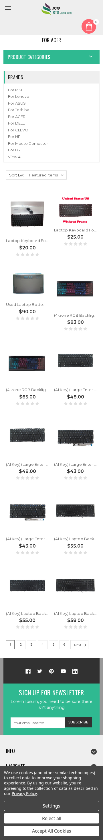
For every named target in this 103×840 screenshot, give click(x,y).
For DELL (16, 123)
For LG (14, 150)
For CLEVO (18, 130)
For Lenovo (18, 96)
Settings (51, 806)
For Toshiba (18, 109)
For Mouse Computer (28, 143)
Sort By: (16, 175)
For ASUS (17, 103)
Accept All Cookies (51, 831)
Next (78, 645)
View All (15, 156)
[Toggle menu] (9, 9)
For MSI (15, 90)
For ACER (16, 116)
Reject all (51, 818)
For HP (14, 136)
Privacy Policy (24, 793)
